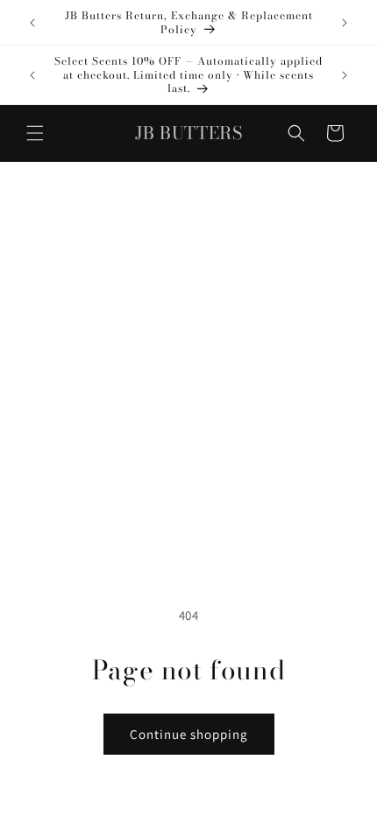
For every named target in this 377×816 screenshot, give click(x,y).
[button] (35, 133)
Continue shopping (189, 734)
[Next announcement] (344, 23)
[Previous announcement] (32, 23)
